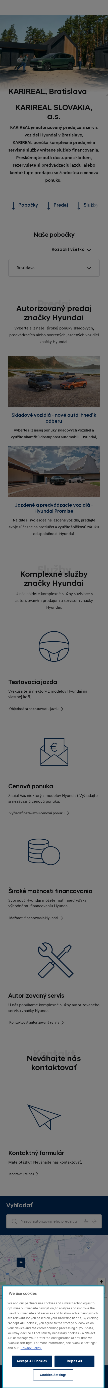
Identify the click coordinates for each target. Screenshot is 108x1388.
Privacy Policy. (31, 1348)
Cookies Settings (53, 1375)
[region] (53, 1337)
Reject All (74, 1361)
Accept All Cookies (32, 1361)
